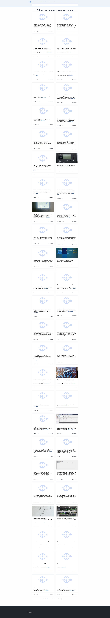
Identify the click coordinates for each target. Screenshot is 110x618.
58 (60, 598)
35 (38, 502)
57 (37, 594)
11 (63, 221)
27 (62, 102)
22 (38, 174)
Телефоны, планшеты (37, 1)
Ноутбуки (45, 1)
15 (62, 32)
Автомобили (65, 1)
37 (62, 198)
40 (38, 266)
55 (38, 243)
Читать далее (49, 27)
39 (38, 124)
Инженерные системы (74, 1)
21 (62, 502)
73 (62, 79)
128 (39, 101)
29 (62, 479)
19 (41, 598)
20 (43, 598)
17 (62, 171)
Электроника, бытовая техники (55, 1)
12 (38, 197)
